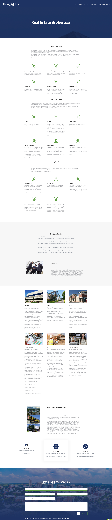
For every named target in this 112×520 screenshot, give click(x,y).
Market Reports (97, 4)
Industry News (105, 4)
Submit (84, 513)
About (92, 4)
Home (76, 4)
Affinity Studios (66, 518)
